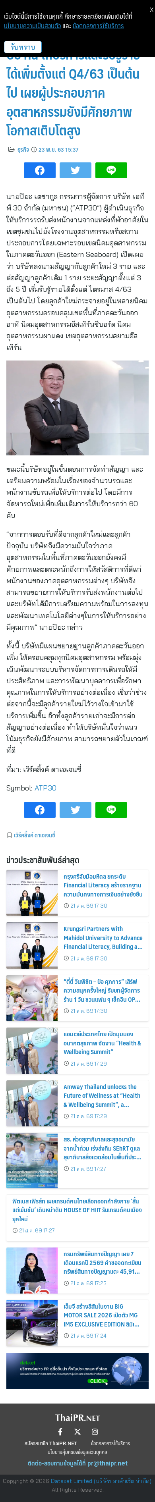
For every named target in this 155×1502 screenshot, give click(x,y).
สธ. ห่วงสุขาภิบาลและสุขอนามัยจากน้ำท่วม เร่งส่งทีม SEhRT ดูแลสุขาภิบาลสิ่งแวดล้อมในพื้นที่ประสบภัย (103, 1152)
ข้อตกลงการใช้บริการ (98, 26)
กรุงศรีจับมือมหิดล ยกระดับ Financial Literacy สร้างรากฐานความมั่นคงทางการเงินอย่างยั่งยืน (103, 885)
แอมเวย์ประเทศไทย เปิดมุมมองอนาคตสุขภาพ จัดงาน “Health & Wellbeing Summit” (102, 1042)
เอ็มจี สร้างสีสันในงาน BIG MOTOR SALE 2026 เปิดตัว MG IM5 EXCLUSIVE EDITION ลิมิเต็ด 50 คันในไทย (102, 1319)
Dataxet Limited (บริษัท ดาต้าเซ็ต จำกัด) (101, 1481)
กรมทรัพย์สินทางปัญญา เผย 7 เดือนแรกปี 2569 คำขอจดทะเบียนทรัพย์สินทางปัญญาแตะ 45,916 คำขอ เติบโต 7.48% (102, 1267)
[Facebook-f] (60, 1431)
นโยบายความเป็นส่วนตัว (32, 26)
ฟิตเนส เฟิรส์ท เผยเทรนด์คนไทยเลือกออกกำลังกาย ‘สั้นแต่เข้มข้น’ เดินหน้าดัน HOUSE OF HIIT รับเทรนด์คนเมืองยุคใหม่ (77, 1209)
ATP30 (45, 787)
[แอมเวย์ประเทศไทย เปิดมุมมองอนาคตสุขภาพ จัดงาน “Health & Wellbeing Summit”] (32, 1051)
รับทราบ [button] (22, 47)
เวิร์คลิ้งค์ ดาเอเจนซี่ (34, 835)
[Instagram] (95, 1431)
